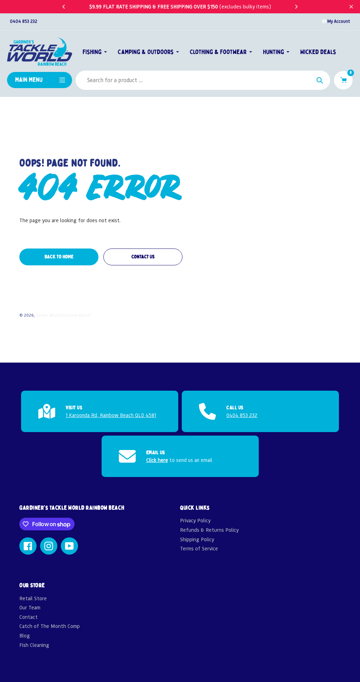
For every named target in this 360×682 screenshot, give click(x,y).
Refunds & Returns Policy (209, 530)
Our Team (29, 607)
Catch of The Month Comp (49, 626)
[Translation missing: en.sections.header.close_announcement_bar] (351, 6)
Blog (24, 635)
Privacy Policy (195, 520)
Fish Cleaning (34, 645)
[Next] (296, 6)
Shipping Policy (197, 539)
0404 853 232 (23, 21)
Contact (28, 617)
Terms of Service (199, 548)
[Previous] (64, 6)
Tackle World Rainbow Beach (63, 315)
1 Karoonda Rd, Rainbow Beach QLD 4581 (111, 415)
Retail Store (33, 598)
